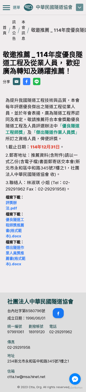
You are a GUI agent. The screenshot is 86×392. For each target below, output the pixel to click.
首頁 (4, 30)
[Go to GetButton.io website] (75, 387)
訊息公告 (14, 30)
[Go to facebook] (75, 379)
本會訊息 (23, 30)
